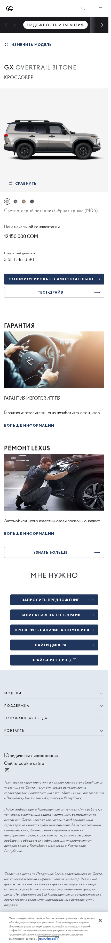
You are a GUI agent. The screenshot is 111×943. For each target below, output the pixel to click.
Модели (12, 693)
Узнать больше (47, 938)
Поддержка (16, 706)
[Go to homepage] (10, 8)
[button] (29, 424)
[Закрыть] (100, 920)
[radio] (7, 201)
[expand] (100, 8)
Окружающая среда (25, 718)
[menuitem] (55, 25)
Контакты (14, 730)
